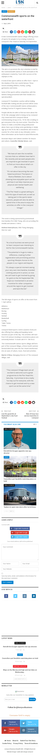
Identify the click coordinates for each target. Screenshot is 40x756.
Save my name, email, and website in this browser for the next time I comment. (19, 577)
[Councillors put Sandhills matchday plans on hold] (20, 466)
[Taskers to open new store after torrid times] (20, 494)
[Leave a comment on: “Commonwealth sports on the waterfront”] (3, 28)
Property (11, 11)
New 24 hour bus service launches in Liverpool (31, 416)
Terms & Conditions (31, 743)
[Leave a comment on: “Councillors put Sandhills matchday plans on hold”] (24, 661)
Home (9, 740)
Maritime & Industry (20, 666)
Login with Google (21, 533)
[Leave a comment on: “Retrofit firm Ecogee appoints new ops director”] (24, 650)
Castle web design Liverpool (25, 752)
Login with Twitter (21, 537)
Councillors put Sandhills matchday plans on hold (20, 658)
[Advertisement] (20, 618)
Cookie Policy (6, 743)
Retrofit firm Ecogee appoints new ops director (20, 647)
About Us (15, 740)
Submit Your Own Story (27, 740)
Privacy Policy (18, 743)
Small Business (9, 429)
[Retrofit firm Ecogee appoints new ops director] (20, 438)
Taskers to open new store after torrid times (20, 507)
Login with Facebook (21, 528)
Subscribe (32, 699)
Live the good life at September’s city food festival (9, 416)
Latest (4, 11)
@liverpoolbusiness (24, 707)
